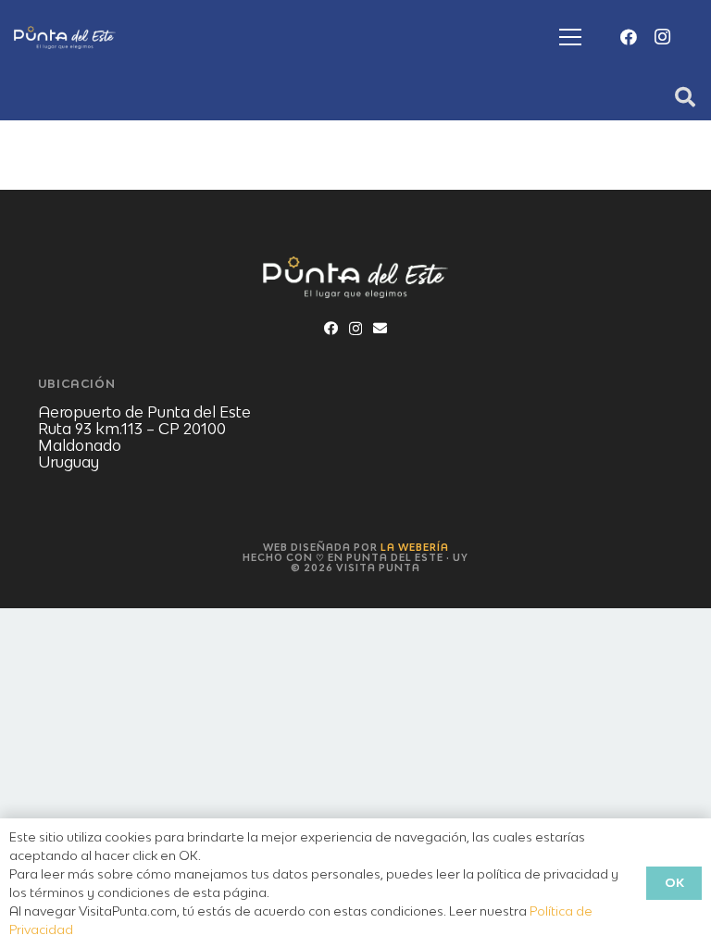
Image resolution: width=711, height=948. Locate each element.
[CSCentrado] (65, 37)
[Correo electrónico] (380, 328)
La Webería (414, 547)
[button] (570, 37)
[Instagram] (662, 37)
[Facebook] (628, 37)
